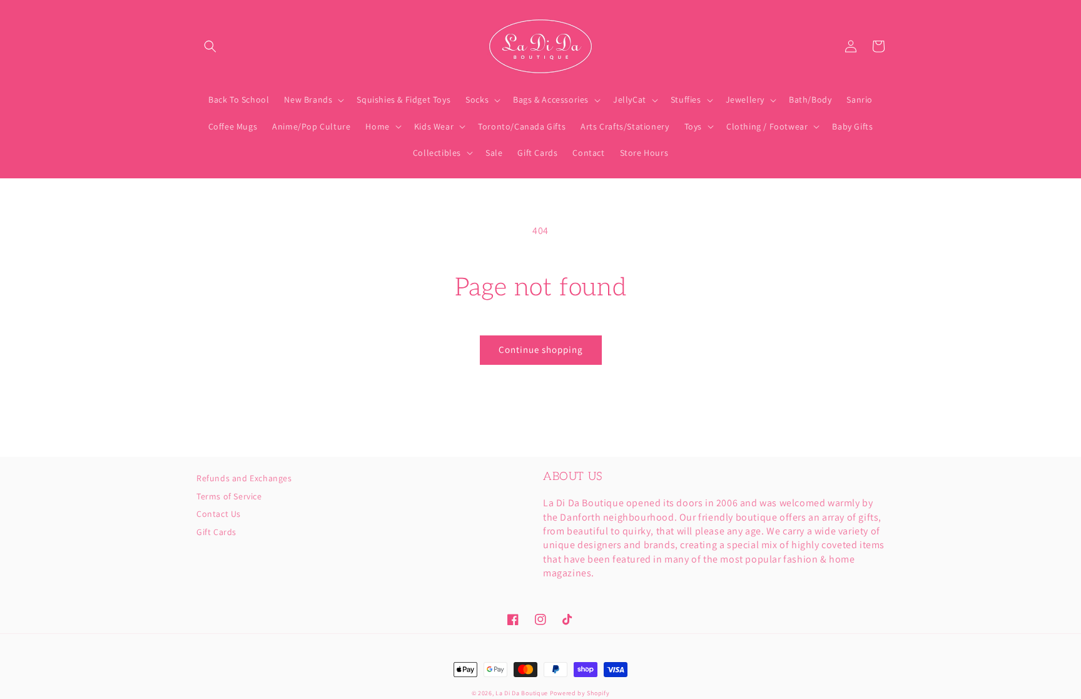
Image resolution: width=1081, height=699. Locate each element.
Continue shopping (541, 349)
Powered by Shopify (580, 693)
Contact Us (218, 513)
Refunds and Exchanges (244, 479)
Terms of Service (229, 496)
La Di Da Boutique (521, 693)
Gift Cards (216, 532)
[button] (210, 46)
